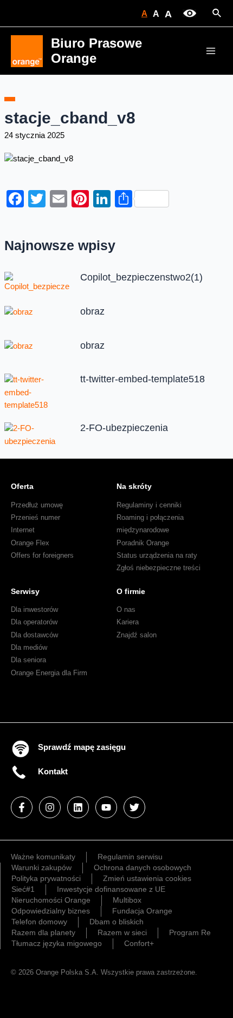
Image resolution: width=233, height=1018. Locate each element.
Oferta (22, 486)
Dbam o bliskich (116, 921)
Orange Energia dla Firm (49, 673)
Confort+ (139, 943)
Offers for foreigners (42, 555)
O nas (125, 609)
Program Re (190, 932)
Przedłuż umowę (37, 505)
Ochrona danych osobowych (142, 867)
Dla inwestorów (34, 609)
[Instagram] (50, 807)
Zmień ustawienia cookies (147, 878)
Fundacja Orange (142, 910)
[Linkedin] (78, 807)
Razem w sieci (122, 932)
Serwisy (25, 591)
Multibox (127, 900)
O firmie (130, 591)
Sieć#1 (23, 889)
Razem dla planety (43, 932)
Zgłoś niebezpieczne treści (158, 568)
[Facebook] (22, 807)
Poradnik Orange (142, 543)
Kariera (127, 622)
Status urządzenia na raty (156, 555)
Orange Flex (30, 543)
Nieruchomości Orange (50, 900)
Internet (23, 530)
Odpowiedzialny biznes (50, 910)
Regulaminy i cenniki (149, 505)
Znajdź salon (136, 635)
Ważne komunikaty (43, 856)
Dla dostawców (34, 635)
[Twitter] (134, 807)
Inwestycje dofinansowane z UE (111, 889)
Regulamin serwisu (130, 856)
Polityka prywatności (46, 878)
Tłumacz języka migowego (56, 943)
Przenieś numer (35, 517)
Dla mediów (29, 647)
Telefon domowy (39, 921)
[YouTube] (106, 807)
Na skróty (134, 486)
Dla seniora (28, 660)
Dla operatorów (34, 622)
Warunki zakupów (41, 867)
